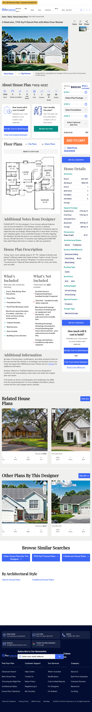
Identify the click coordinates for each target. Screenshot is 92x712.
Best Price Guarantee (79, 677)
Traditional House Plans (43, 580)
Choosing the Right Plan (11, 681)
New (26, 8)
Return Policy (30, 681)
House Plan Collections (11, 691)
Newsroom (75, 686)
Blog (63, 10)
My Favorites (30, 691)
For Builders (52, 691)
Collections (48, 10)
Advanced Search (18, 10)
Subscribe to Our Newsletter (32, 651)
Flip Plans (33, 144)
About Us (74, 672)
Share (86, 24)
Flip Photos (26, 74)
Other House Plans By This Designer (16, 557)
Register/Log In (31, 686)
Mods (56, 8)
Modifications (53, 677)
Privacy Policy (24, 701)
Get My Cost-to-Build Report (16, 129)
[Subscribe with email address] (59, 656)
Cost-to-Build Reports (56, 681)
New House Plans (9, 677)
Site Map (46, 701)
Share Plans (50, 144)
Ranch (67, 245)
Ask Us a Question (76, 160)
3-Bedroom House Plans (74, 556)
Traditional (77, 245)
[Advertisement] (46, 606)
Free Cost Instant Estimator (76, 362)
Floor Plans (8, 74)
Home (4, 17)
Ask (80, 24)
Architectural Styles (9, 686)
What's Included (54, 672)
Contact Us (29, 677)
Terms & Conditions (9, 701)
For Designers (53, 686)
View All (82, 476)
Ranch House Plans (20, 17)
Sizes (39, 10)
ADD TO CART (76, 140)
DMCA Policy (35, 701)
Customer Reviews (78, 681)
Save (74, 24)
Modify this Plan (46, 129)
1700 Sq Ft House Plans (44, 556)
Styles (32, 10)
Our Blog (74, 691)
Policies (51, 364)
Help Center (29, 672)
